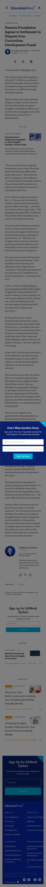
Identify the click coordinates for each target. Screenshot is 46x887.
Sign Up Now (23, 456)
